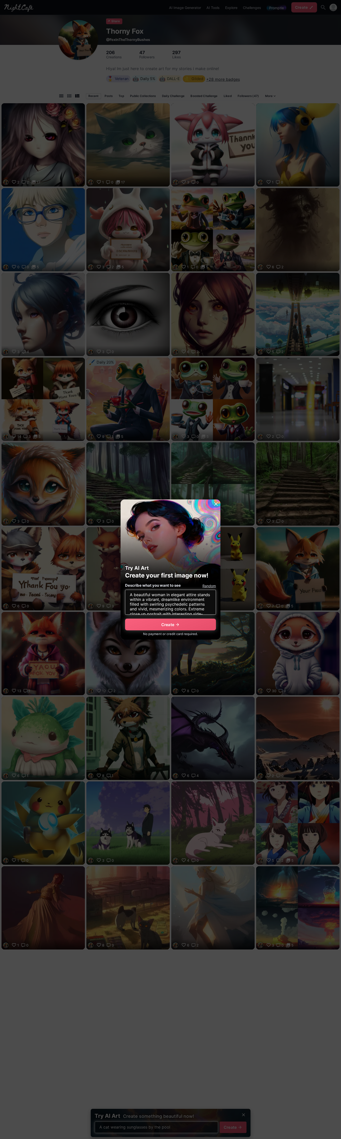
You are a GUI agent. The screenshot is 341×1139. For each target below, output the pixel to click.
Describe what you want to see (153, 585)
